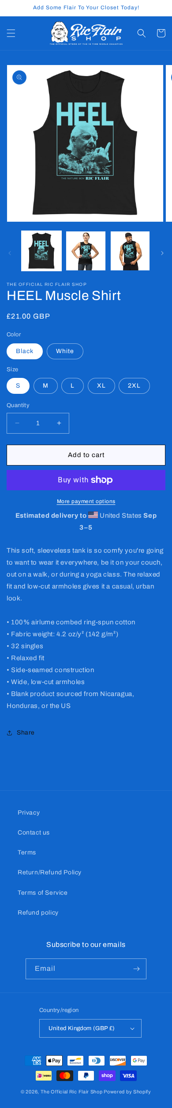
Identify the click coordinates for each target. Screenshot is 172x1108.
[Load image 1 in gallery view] (41, 251)
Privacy (29, 812)
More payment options (86, 501)
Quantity (18, 405)
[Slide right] (162, 253)
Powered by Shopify (127, 1091)
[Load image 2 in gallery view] (85, 251)
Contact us (34, 832)
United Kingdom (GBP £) (82, 1028)
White (65, 351)
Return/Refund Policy (50, 872)
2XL (134, 385)
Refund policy (38, 912)
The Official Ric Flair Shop (72, 1091)
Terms (27, 852)
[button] (11, 33)
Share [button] (26, 732)
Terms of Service (43, 892)
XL (101, 385)
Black (25, 351)
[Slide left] (9, 253)
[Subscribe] (136, 968)
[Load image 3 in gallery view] (130, 251)
